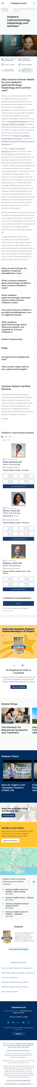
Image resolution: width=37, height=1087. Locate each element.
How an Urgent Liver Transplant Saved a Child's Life (13, 788)
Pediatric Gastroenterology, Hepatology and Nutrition (24, 9)
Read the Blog (8, 815)
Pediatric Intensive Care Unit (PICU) (14, 987)
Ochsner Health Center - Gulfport (19, 898)
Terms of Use (12, 1047)
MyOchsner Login (26, 1011)
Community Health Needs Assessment (18, 1080)
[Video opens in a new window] (2, 772)
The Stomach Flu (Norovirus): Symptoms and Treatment (14, 730)
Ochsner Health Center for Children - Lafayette (16, 913)
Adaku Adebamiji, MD (12, 462)
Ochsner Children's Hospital (12, 124)
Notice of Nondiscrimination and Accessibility (17, 1045)
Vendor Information (23, 1047)
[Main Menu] (2, 3)
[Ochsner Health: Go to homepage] (18, 3)
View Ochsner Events (9, 992)
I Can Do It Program (8, 977)
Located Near (7, 437)
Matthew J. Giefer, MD (12, 563)
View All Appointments (18, 486)
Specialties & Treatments (5, 9)
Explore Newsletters (10, 840)
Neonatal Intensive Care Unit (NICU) (15, 982)
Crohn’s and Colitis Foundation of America (17, 973)
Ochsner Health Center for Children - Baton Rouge (16, 890)
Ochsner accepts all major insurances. (19, 1050)
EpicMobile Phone (25, 1083)
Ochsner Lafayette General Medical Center (16, 905)
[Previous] (14, 665)
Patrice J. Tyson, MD (11, 510)
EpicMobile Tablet (10, 1083)
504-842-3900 (8, 611)
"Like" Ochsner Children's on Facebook (16, 968)
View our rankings (18, 687)
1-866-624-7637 (18, 1013)
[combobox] (18, 440)
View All (18, 603)
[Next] (22, 665)
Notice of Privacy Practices (24, 1043)
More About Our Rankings (18, 949)
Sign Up (20, 1034)
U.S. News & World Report (17, 121)
